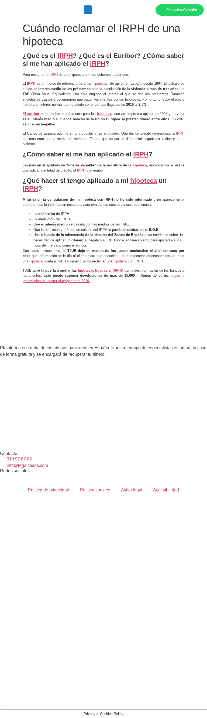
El (25, 114)
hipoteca (140, 165)
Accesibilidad (166, 490)
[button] (88, 9)
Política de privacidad (48, 490)
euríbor (34, 114)
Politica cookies (95, 490)
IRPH (65, 55)
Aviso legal (131, 490)
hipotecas (100, 83)
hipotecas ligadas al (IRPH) (100, 270)
